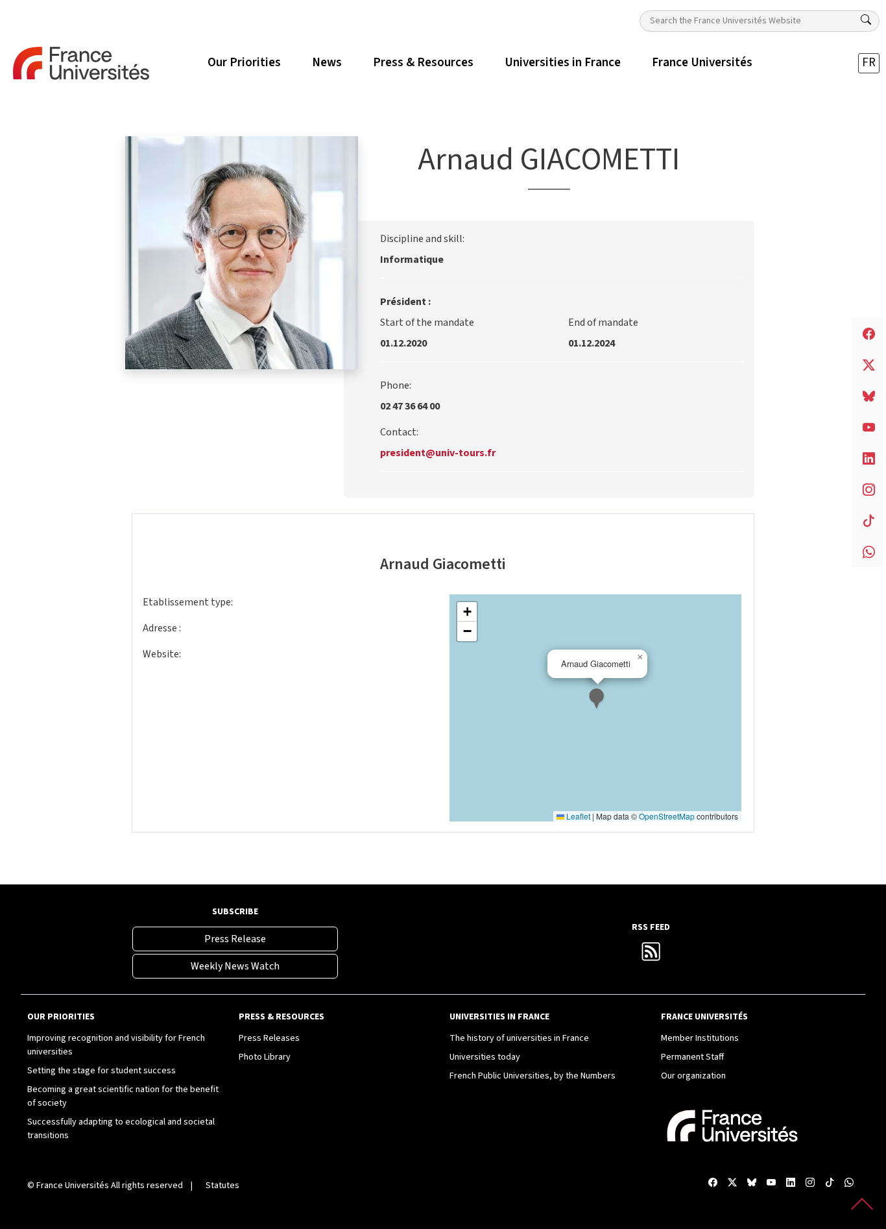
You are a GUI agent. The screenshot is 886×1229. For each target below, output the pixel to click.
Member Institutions (700, 1038)
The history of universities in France (519, 1038)
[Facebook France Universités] (713, 1183)
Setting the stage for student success (101, 1070)
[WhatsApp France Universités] (849, 1183)
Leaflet (577, 815)
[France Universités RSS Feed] (651, 955)
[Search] (866, 20)
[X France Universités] (732, 1183)
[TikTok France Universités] (829, 1183)
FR (869, 62)
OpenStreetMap (667, 815)
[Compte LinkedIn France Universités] (790, 1183)
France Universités (72, 1185)
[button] (597, 699)
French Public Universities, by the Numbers (532, 1075)
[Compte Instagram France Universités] (810, 1183)
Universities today (484, 1057)
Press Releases (269, 1038)
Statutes (222, 1185)
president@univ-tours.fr (438, 453)
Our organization (693, 1075)
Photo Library (265, 1057)
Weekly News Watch (235, 966)
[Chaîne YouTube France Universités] (771, 1183)
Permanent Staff (692, 1057)
